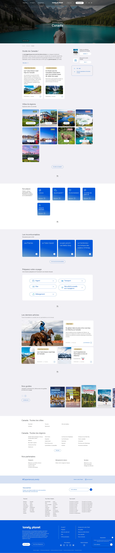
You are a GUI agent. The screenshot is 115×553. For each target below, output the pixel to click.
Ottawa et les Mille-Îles (83, 436)
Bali (46, 503)
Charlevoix (30, 447)
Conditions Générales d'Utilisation (56, 550)
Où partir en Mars (73, 504)
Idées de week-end (65, 532)
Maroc (31, 506)
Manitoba (64, 441)
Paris (54, 501)
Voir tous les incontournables (57, 261)
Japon (31, 504)
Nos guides (79, 2)
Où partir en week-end (87, 506)
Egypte (25, 508)
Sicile (54, 508)
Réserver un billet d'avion (83, 532)
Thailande (32, 511)
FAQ (62, 534)
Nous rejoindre (81, 534)
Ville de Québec (30, 123)
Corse (46, 506)
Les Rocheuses (65, 439)
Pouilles (55, 503)
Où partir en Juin (73, 508)
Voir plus (25, 62)
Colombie (25, 507)
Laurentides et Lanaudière (51, 445)
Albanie (25, 501)
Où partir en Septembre (74, 513)
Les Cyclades (48, 504)
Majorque (47, 511)
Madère (54, 514)
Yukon (66, 140)
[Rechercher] (86, 3)
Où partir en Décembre (87, 504)
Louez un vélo (31, 465)
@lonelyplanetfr (89, 479)
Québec (66, 123)
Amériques (57, 22)
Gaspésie (47, 439)
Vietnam (55, 516)
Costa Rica (25, 506)
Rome (54, 506)
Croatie (25, 503)
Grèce (24, 511)
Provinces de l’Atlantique (84, 443)
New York (47, 516)
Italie (31, 503)
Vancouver (30, 140)
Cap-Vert (25, 504)
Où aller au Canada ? (57, 166)
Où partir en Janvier (73, 501)
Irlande (24, 513)
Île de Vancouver (49, 443)
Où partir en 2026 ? (86, 511)
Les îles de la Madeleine (67, 436)
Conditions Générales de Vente (69, 550)
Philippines (32, 507)
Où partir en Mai (73, 507)
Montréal (49, 123)
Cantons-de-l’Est (32, 444)
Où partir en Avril (73, 506)
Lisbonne (47, 507)
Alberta (30, 440)
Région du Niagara (84, 123)
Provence (55, 504)
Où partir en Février (73, 503)
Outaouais (80, 441)
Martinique (47, 513)
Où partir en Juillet (73, 510)
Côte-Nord (47, 436)
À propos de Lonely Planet (84, 527)
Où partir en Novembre (87, 503)
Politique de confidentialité (45, 550)
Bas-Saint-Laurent (32, 442)
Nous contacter (81, 536)
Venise (54, 513)
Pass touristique (88, 464)
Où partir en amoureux (87, 507)
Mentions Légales (36, 550)
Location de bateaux (33, 467)
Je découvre (25, 400)
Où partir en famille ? (87, 510)
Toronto (48, 140)
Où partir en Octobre (87, 501)
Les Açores (55, 510)
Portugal (32, 508)
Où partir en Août (73, 511)
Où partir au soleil (86, 508)
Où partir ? (63, 527)
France (24, 510)
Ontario (63, 445)
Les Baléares (56, 511)
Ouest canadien (84, 140)
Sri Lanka (32, 510)
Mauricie (63, 443)
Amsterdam (47, 501)
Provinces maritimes (83, 445)
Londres (47, 508)
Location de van (32, 464)
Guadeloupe (48, 510)
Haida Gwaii (47, 441)
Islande (31, 501)
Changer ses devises (88, 465)
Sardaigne (55, 507)
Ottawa (30, 158)
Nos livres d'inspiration (38, 544)
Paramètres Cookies (78, 550)
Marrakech (47, 514)
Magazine (63, 529)
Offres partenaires (65, 536)
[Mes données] (91, 3)
